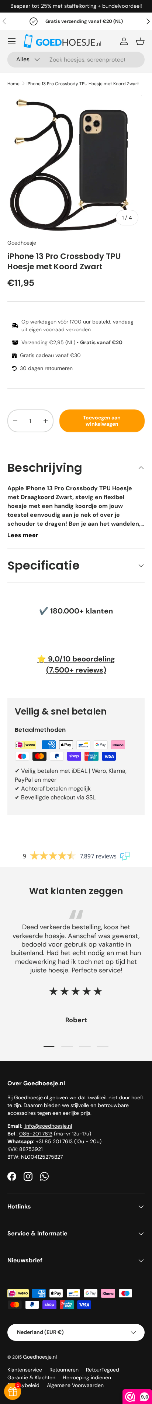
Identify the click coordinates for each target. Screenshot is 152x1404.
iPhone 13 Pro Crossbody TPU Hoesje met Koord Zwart (83, 84)
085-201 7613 (35, 1133)
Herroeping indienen (87, 1377)
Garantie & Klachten (31, 1377)
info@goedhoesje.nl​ (48, 1126)
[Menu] (12, 41)
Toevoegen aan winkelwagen (102, 420)
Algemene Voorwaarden (75, 1385)
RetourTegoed (102, 1369)
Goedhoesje (21, 242)
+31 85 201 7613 (55, 1141)
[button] (140, 41)
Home (13, 84)
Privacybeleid (23, 1385)
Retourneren (64, 1369)
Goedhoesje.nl (40, 1356)
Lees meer (22, 535)
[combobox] (76, 60)
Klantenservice (24, 1369)
